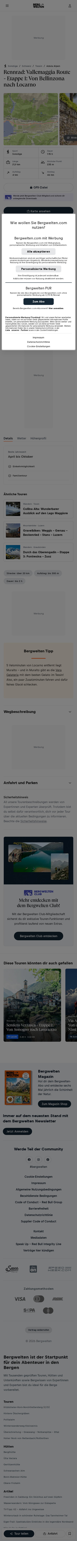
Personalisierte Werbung (38, 268)
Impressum (38, 337)
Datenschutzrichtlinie (38, 341)
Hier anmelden (56, 308)
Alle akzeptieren (38, 251)
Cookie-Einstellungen (38, 346)
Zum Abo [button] (39, 301)
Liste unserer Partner (16, 330)
